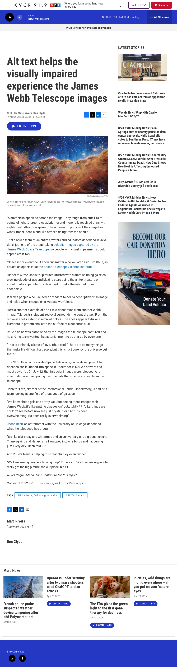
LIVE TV (140, 5)
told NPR (76, 406)
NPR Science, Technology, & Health (37, 495)
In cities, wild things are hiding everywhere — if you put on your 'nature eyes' (152, 584)
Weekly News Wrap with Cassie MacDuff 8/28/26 (137, 114)
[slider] (25, 17)
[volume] (20, 17)
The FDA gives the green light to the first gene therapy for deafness (109, 608)
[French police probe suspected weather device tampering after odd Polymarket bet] (23, 587)
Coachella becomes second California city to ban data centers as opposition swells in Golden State (141, 97)
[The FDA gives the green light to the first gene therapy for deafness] (110, 587)
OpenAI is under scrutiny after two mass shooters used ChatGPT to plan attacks (66, 584)
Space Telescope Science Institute (68, 267)
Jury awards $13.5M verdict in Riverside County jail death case (138, 184)
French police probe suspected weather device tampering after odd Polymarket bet (20, 610)
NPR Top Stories (75, 495)
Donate (163, 5)
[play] (9, 17)
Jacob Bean (15, 424)
